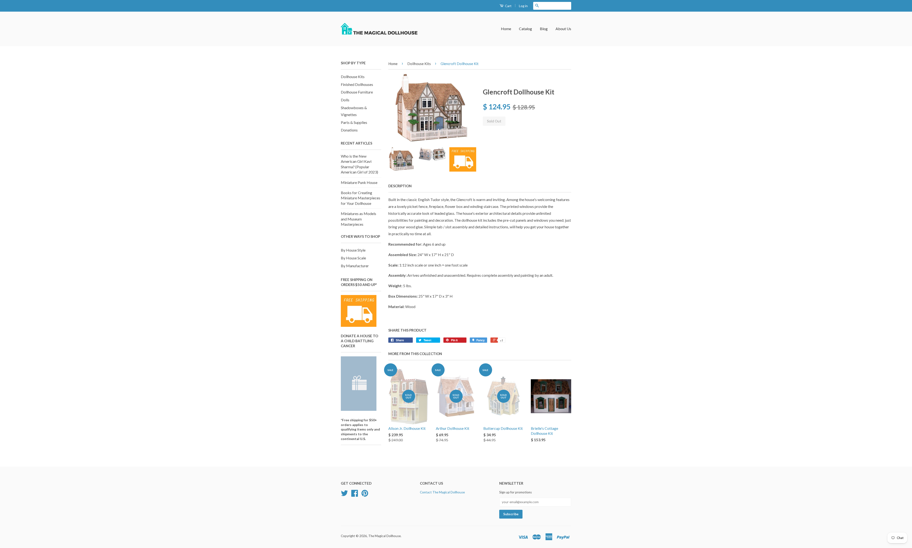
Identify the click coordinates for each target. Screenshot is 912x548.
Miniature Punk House (359, 182)
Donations (349, 130)
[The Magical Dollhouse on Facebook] (354, 495)
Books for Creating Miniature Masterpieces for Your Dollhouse (360, 198)
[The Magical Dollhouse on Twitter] (344, 495)
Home (506, 28)
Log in (523, 6)
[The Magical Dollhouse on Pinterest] (364, 495)
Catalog (525, 28)
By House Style (353, 250)
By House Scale (353, 258)
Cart (508, 6)
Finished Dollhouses (357, 84)
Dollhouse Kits (353, 76)
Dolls (345, 100)
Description (400, 186)
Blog (544, 28)
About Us (563, 28)
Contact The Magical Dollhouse (442, 492)
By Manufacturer (355, 265)
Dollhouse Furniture (357, 92)
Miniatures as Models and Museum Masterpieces (358, 218)
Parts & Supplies (354, 122)
